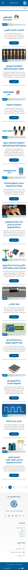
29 (14, 487)
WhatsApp (19, 556)
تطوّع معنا (21, 536)
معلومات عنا (21, 532)
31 (6, 487)
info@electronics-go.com (16, 552)
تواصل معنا (21, 534)
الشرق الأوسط (19, 549)
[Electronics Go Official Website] (25, 3)
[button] (2, 2)
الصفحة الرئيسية (20, 528)
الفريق (22, 530)
